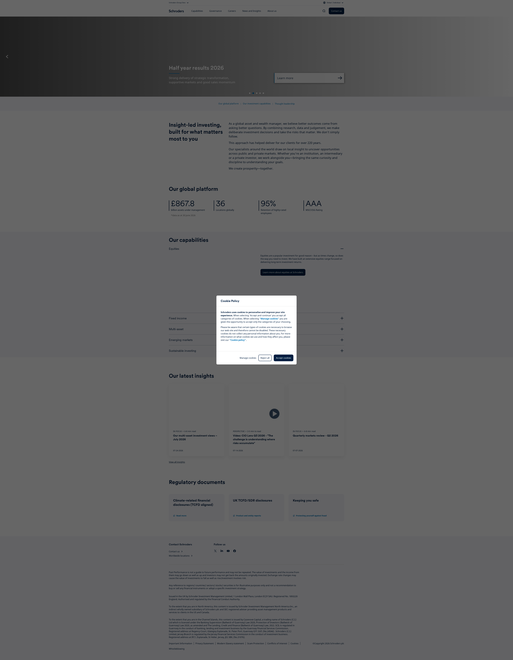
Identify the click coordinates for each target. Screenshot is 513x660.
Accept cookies (283, 357)
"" (269, 318)
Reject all (265, 357)
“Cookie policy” (237, 340)
